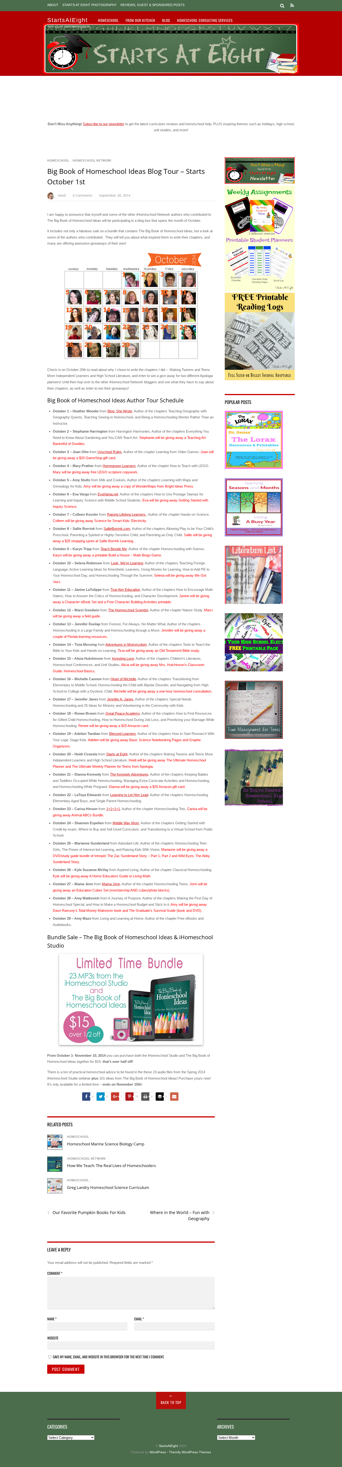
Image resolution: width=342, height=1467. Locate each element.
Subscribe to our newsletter (103, 124)
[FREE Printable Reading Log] (260, 379)
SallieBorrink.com (117, 529)
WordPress (158, 1452)
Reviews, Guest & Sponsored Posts (152, 5)
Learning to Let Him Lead (129, 795)
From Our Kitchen (140, 20)
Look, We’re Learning (127, 563)
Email (139, 1318)
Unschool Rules (109, 452)
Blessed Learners (122, 734)
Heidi (62, 195)
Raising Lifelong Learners (126, 514)
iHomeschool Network (92, 160)
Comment (54, 1273)
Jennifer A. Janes (120, 699)
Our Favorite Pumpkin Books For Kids (86, 1212)
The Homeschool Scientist (128, 610)
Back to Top (171, 1402)
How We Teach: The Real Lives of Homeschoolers (111, 1165)
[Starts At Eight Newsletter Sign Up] (260, 183)
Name (52, 1318)
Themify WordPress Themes (190, 1452)
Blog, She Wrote (119, 411)
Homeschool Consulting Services (205, 20)
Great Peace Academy (122, 713)
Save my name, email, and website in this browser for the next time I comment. (108, 1356)
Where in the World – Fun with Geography (182, 1215)
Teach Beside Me (114, 549)
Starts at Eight (116, 754)
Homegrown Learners (119, 466)
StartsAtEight (168, 1446)
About (52, 5)
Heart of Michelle (123, 679)
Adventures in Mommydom (126, 644)
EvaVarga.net (108, 494)
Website (52, 1337)
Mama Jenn (111, 884)
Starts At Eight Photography (89, 5)
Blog (166, 20)
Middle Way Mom (126, 823)
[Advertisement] (171, 96)
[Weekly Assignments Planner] (260, 290)
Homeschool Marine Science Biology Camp (105, 1144)
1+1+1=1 (113, 809)
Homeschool (108, 20)
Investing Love (123, 658)
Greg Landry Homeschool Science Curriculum (108, 1187)
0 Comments (82, 195)
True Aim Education (125, 590)
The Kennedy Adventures (129, 774)
